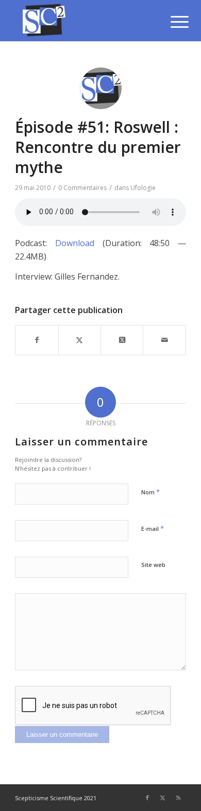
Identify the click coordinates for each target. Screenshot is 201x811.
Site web (153, 564)
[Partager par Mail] (164, 339)
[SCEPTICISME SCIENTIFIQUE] (83, 20)
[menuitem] (171, 21)
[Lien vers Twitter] (163, 797)
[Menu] (171, 21)
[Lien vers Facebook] (147, 797)
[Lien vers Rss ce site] (178, 797)
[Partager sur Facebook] (36, 339)
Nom (150, 491)
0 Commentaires (82, 187)
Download (74, 243)
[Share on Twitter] (122, 339)
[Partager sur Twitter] (79, 339)
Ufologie (143, 187)
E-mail (152, 528)
